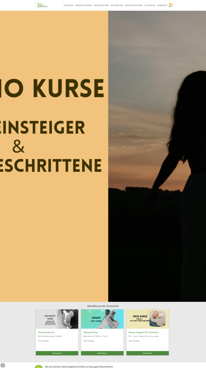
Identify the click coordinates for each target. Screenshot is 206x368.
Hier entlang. (43, 341)
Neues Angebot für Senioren (143, 332)
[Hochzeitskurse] (57, 319)
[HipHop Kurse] (102, 319)
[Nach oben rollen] (201, 363)
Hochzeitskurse (46, 332)
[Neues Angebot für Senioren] (147, 319)
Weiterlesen (57, 353)
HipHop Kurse (90, 332)
